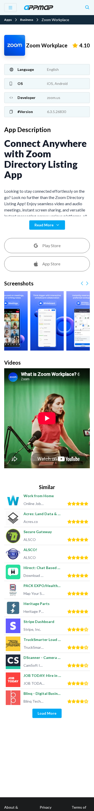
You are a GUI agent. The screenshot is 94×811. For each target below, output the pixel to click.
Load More (47, 713)
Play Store (51, 245)
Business (26, 19)
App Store (51, 263)
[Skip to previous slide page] (82, 283)
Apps (8, 19)
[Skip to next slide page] (87, 283)
